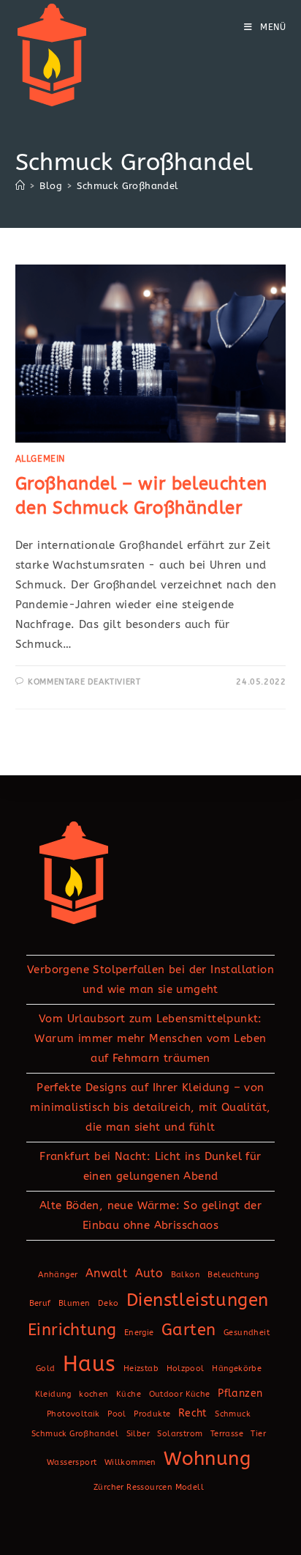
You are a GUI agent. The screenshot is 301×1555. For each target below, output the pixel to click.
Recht (192, 1413)
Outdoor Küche (179, 1394)
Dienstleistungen (197, 1300)
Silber (138, 1433)
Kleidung (53, 1394)
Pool (116, 1414)
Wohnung (207, 1459)
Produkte (152, 1414)
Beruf (40, 1303)
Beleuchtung (233, 1274)
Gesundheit (247, 1332)
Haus (89, 1364)
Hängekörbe (237, 1368)
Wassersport (71, 1462)
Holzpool (186, 1368)
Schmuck (233, 1414)
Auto (149, 1273)
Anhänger (57, 1274)
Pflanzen (240, 1393)
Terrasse (226, 1433)
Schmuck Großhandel (127, 185)
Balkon (185, 1274)
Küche (128, 1394)
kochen (93, 1394)
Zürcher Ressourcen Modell (149, 1487)
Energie (139, 1332)
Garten (188, 1330)
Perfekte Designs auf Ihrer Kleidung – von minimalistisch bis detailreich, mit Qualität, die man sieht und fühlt (150, 1107)
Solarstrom (179, 1433)
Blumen (74, 1303)
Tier (258, 1433)
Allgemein (40, 459)
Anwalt (106, 1273)
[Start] (20, 185)
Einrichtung (72, 1330)
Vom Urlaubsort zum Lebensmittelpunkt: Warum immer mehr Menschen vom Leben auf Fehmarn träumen (150, 1038)
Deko (108, 1303)
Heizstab (141, 1368)
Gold (46, 1368)
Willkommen (130, 1462)
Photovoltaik (73, 1414)
